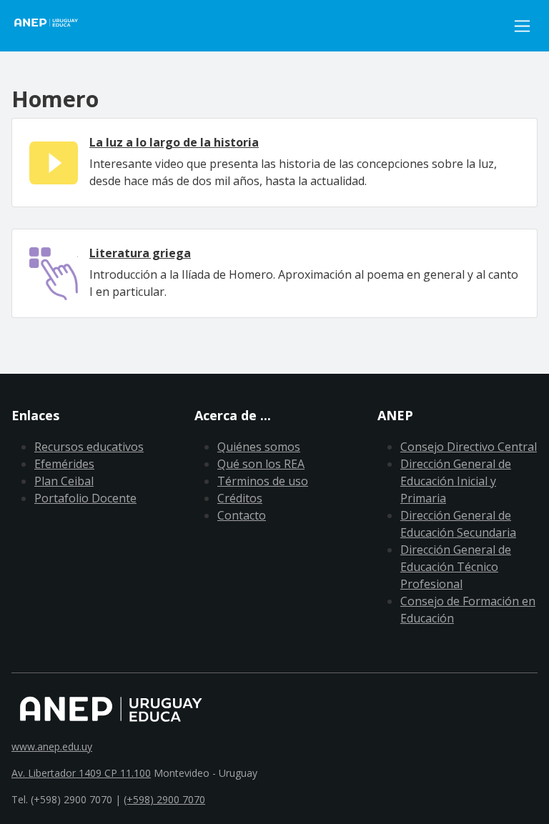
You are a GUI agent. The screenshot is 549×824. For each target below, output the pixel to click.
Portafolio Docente (85, 498)
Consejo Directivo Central (468, 447)
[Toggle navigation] (522, 26)
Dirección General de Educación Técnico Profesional (455, 567)
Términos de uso (262, 481)
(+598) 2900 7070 (164, 799)
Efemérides (64, 464)
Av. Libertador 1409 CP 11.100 (81, 773)
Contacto (241, 515)
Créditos (239, 498)
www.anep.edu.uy (51, 746)
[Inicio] (54, 25)
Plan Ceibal (64, 481)
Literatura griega (140, 253)
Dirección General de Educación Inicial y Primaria (455, 481)
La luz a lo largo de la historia (174, 142)
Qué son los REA (261, 464)
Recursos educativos (89, 447)
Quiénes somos (258, 447)
